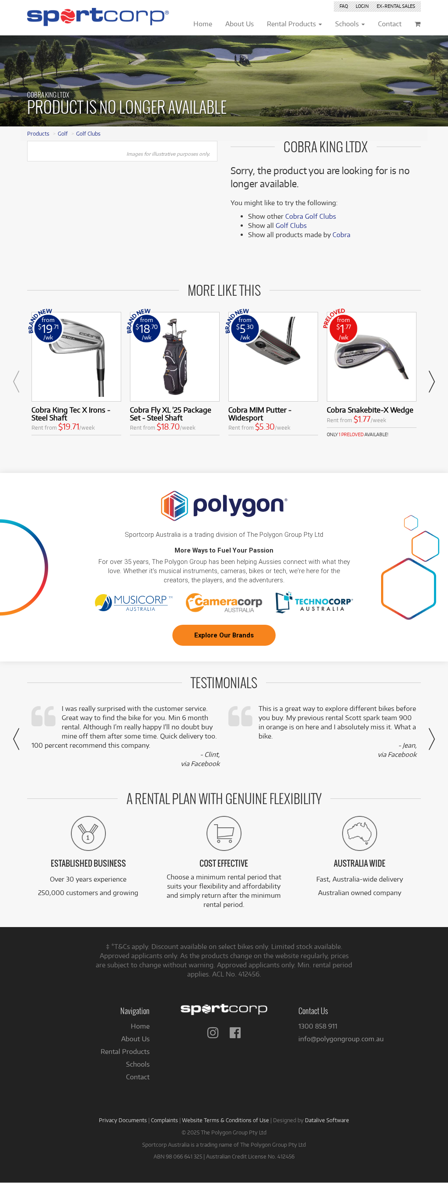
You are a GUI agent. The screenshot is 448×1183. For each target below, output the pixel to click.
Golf (63, 133)
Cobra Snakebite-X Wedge (370, 409)
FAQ (344, 6)
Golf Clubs (88, 133)
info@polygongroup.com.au (341, 1039)
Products (38, 133)
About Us (135, 1039)
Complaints (164, 1120)
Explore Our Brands (224, 635)
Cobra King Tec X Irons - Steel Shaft (71, 413)
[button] (16, 381)
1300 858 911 (317, 1026)
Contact (138, 1077)
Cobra (341, 235)
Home (140, 1026)
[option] (76, 376)
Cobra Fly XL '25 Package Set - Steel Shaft (170, 413)
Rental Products (125, 1051)
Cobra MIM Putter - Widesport (259, 413)
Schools (138, 1064)
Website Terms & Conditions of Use (225, 1120)
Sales (396, 6)
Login (362, 6)
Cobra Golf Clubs (310, 216)
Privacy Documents (123, 1120)
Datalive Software (327, 1120)
